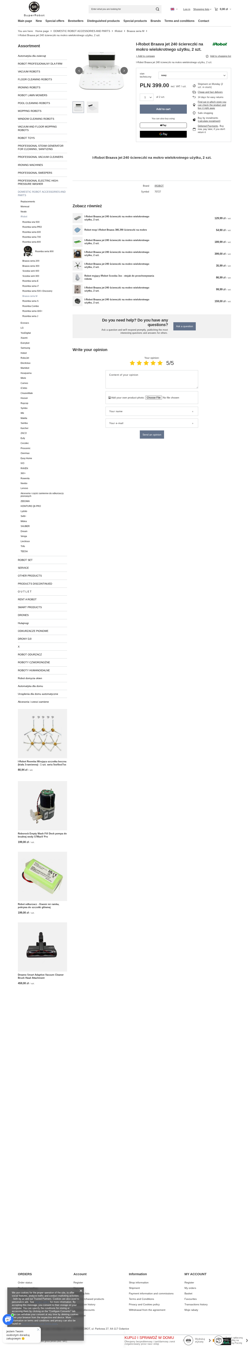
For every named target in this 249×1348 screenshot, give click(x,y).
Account (80, 1274)
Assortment (29, 46)
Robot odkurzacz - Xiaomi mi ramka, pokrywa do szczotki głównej (38, 906)
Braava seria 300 (30, 266)
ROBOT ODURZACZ (30, 654)
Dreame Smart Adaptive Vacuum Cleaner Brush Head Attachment (41, 976)
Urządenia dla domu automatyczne (38, 693)
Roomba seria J (30, 316)
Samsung (25, 348)
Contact (203, 20)
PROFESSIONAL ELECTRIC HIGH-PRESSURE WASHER (38, 182)
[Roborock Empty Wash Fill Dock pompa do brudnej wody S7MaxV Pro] (42, 805)
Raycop (24, 403)
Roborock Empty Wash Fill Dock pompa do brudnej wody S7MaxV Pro (42, 835)
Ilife (22, 413)
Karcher (24, 428)
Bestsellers (75, 20)
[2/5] (139, 363)
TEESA (24, 551)
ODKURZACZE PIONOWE (33, 630)
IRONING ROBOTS (29, 87)
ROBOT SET (25, 560)
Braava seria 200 (30, 261)
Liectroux (25, 541)
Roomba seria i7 (30, 286)
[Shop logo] (34, 9)
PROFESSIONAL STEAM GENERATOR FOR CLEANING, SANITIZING (40, 147)
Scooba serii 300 (30, 276)
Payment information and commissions (151, 1293)
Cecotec (25, 443)
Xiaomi (24, 338)
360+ (23, 473)
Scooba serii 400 (30, 271)
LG (22, 328)
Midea (24, 521)
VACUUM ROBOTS (29, 71)
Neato (24, 211)
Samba (24, 423)
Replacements (28, 201)
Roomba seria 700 (31, 237)
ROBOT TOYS (26, 137)
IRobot (118, 31)
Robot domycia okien (30, 678)
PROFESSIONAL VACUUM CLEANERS (40, 156)
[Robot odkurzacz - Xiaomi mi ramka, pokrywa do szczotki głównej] (42, 876)
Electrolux (25, 363)
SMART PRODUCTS (30, 607)
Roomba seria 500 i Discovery (37, 291)
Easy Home (26, 458)
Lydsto (24, 511)
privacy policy (42, 1302)
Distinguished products (103, 20)
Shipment (134, 1288)
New (39, 20)
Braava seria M (135, 31)
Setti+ (23, 516)
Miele (23, 378)
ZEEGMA (25, 501)
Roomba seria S (30, 301)
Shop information (139, 1282)
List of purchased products (88, 1298)
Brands (156, 20)
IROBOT (159, 185)
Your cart (78, 1288)
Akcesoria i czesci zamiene (33, 701)
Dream (24, 531)
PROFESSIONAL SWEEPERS (35, 172)
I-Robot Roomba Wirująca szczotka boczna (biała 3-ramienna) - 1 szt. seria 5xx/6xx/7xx (42, 763)
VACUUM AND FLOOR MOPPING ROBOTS (37, 128)
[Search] (157, 9)
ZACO (24, 433)
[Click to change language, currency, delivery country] (174, 9)
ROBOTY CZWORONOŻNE (34, 662)
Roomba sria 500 (31, 222)
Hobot (24, 353)
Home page (42, 31)
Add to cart (163, 109)
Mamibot (25, 368)
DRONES (23, 615)
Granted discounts (84, 1309)
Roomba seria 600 (31, 232)
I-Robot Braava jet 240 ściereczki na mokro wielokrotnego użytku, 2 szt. (116, 218)
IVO (22, 463)
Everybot (25, 343)
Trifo (23, 546)
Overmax (25, 453)
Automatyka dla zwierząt (32, 55)
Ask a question (184, 326)
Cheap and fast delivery (210, 92)
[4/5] (153, 363)
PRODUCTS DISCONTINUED (35, 583)
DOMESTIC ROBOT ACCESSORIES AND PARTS (81, 31)
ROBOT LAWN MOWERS (32, 95)
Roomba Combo (30, 306)
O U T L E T (25, 591)
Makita (24, 418)
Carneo (24, 383)
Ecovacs (25, 323)
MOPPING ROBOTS (29, 110)
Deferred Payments (208, 126)
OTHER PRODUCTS (30, 575)
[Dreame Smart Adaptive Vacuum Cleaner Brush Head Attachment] (42, 947)
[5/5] (160, 363)
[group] (102, 71)
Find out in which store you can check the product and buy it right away (212, 105)
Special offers (54, 20)
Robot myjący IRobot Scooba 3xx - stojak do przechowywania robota (119, 277)
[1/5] (132, 363)
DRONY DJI (25, 638)
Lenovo (24, 488)
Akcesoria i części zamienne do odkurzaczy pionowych (42, 494)
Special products (135, 20)
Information (138, 1274)
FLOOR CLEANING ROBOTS (35, 79)
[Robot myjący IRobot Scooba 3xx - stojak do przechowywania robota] (78, 277)
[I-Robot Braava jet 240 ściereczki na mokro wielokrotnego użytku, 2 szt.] (78, 218)
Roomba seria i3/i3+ (32, 311)
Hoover (24, 398)
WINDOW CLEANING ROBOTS (36, 118)
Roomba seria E (30, 281)
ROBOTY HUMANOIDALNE (34, 670)
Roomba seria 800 (31, 242)
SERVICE (23, 567)
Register (78, 1282)
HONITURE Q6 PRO (31, 506)
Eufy (23, 438)
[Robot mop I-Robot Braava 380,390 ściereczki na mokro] (78, 230)
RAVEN (24, 468)
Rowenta (25, 478)
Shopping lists (81, 1293)
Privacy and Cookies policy (144, 1304)
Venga (24, 536)
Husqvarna (26, 373)
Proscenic (25, 448)
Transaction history (84, 1304)
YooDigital (26, 333)
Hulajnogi (23, 623)
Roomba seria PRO (32, 227)
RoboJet (25, 358)
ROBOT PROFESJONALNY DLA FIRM (40, 63)
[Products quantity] (146, 97)
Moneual (25, 206)
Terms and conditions (179, 20)
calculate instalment (209, 121)
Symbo (24, 408)
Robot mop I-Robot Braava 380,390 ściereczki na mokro (115, 229)
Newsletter (79, 1315)
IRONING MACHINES (30, 164)
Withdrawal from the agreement (147, 1309)
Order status (25, 1282)
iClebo (24, 388)
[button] (79, 70)
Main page (25, 20)
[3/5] (146, 363)
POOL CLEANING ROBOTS (34, 103)
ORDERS (25, 1274)
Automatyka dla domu (30, 686)
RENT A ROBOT (27, 599)
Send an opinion (152, 434)
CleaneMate (27, 393)
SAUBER (25, 526)
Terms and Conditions (141, 1298)
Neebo (24, 483)
